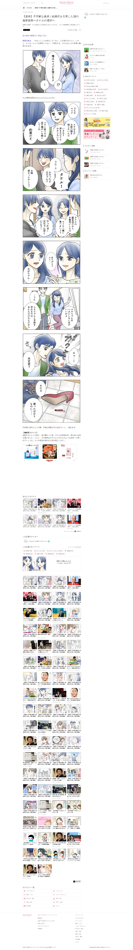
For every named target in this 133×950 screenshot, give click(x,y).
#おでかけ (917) (101, 95)
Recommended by (69, 531)
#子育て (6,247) (90, 80)
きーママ (92, 57)
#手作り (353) (103, 98)
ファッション (59, 891)
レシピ (57, 906)
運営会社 (40, 918)
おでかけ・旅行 (30, 898)
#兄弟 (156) (28, 551)
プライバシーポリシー (43, 926)
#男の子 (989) (100, 104)
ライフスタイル (30, 891)
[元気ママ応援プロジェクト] (67, 3)
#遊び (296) (104, 111)
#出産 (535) (89, 104)
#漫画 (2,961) (90, 83)
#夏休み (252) (99, 92)
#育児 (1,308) (90, 101)
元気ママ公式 (93, 71)
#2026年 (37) (101, 101)
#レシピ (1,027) (90, 98)
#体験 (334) (50, 554)
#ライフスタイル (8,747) (55, 551)
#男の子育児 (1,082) (91, 111)
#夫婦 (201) (61, 554)
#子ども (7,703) (103, 80)
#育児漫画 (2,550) (91, 89)
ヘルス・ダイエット (60, 894)
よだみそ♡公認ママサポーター (38, 541)
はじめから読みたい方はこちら (35, 35)
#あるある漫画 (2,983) (92, 86)
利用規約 (40, 928)
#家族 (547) (70, 551)
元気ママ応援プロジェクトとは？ (46, 921)
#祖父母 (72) (28, 554)
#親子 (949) (40, 554)
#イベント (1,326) (91, 114)
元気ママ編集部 (94, 64)
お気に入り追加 (73, 30)
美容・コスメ (29, 894)
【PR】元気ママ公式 (95, 152)
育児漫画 (28, 906)
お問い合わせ (41, 923)
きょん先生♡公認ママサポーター (98, 51)
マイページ (106, 3)
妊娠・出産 (29, 902)
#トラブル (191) (40, 551)
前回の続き (27, 41)
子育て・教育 (59, 902)
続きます (71, 427)
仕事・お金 (58, 898)
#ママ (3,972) (104, 89)
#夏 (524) (88, 92)
